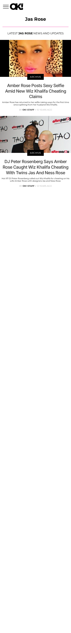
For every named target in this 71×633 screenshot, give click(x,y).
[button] (6, 7)
